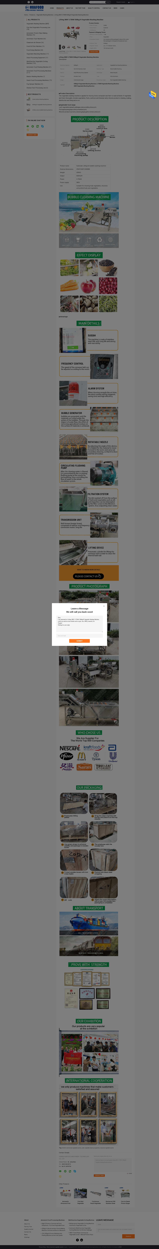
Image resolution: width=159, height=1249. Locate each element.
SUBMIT (79, 641)
